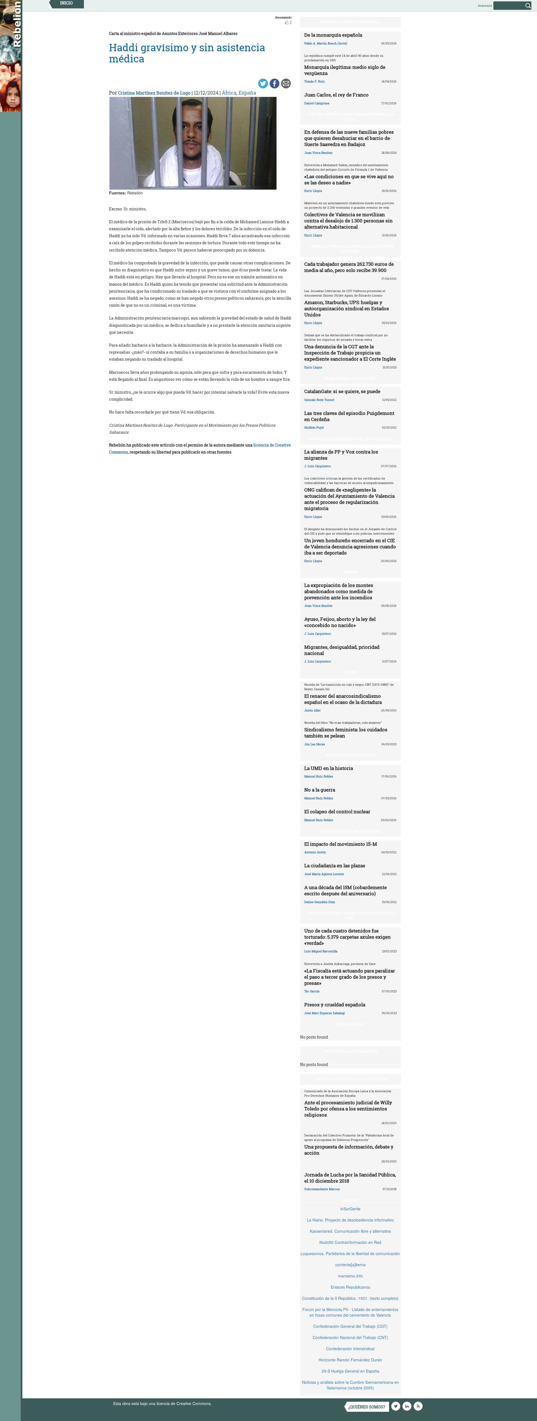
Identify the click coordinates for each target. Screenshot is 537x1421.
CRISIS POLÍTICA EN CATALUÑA (350, 378)
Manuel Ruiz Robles (318, 776)
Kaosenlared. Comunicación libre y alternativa (350, 1231)
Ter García (311, 991)
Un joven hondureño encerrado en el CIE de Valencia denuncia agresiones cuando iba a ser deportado (350, 546)
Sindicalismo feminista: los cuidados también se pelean (345, 732)
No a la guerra (319, 789)
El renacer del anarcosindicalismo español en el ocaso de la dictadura (343, 699)
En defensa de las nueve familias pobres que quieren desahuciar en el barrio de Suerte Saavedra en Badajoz (349, 138)
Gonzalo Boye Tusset (319, 400)
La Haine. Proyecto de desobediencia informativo (350, 1220)
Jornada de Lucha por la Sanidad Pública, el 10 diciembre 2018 (350, 1177)
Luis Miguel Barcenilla (320, 951)
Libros (350, 672)
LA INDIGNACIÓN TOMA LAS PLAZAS (350, 831)
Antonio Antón (315, 852)
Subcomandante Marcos (322, 1189)
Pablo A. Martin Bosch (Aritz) (325, 43)
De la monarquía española (333, 35)
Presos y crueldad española (334, 1004)
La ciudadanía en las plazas (334, 865)
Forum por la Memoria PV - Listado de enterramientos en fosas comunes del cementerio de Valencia (350, 1312)
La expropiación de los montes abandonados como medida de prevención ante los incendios (338, 591)
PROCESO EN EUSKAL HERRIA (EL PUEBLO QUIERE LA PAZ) (352, 915)
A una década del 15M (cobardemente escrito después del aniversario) (345, 890)
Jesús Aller (312, 710)
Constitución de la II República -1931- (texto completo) (350, 1298)
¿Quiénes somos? (366, 1407)
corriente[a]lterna (350, 1264)
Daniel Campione (316, 103)
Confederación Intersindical (350, 1348)
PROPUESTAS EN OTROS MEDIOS (350, 1051)
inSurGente (350, 1208)
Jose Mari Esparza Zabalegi (324, 1013)
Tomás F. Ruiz (314, 81)
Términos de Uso (228, 1403)
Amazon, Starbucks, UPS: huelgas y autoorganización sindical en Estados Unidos (346, 308)
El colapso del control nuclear (337, 811)
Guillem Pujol (314, 427)
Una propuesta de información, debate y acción (349, 1149)
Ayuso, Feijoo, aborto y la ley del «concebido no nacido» (340, 622)
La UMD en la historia (328, 768)
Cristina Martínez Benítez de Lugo (154, 93)
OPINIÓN (350, 572)
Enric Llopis (313, 191)
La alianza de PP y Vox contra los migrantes (341, 454)
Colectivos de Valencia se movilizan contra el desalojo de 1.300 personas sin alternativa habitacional (348, 220)
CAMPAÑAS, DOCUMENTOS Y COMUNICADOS (350, 1079)
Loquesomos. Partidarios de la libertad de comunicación (350, 1253)
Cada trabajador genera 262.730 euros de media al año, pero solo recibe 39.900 (349, 267)
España (247, 92)
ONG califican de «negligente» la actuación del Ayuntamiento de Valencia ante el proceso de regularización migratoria (349, 499)
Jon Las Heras (314, 744)
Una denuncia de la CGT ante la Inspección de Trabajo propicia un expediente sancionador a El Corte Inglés (350, 352)
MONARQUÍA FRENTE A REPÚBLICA (350, 22)
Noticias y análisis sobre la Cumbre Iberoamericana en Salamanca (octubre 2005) (350, 1385)
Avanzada (485, 5)
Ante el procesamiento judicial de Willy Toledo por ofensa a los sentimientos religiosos (348, 1108)
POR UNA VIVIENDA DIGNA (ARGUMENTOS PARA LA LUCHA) (351, 116)
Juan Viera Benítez (318, 153)
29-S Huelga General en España (350, 1371)
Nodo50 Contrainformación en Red (350, 1242)
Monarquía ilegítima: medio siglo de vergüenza (344, 70)
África (229, 92)
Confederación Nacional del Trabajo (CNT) (350, 1337)
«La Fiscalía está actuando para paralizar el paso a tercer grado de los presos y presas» (349, 976)
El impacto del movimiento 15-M (340, 844)
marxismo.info (350, 1276)
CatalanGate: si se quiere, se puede (342, 391)
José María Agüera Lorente (324, 874)
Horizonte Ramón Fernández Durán (350, 1360)
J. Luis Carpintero (317, 466)
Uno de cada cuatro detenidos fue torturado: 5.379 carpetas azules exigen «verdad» (347, 936)
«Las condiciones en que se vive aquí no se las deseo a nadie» (349, 179)
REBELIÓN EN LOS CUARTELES (350, 755)
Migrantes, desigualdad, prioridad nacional (342, 650)
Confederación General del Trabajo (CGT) (350, 1326)
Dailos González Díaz (319, 902)
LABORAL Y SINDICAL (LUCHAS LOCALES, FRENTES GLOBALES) (352, 248)
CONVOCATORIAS (350, 1024)
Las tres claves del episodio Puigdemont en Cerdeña (349, 416)
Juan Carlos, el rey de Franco (336, 94)
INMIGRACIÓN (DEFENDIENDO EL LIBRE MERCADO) (350, 438)
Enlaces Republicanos (350, 1287)
